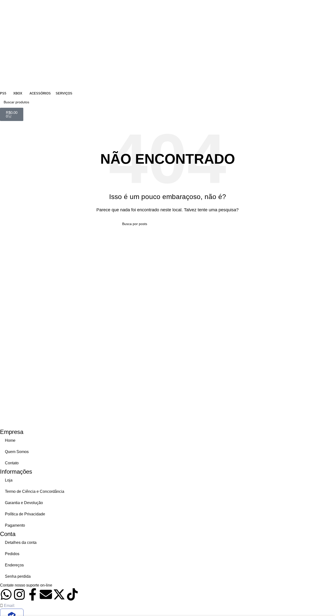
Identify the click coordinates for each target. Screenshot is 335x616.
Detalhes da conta (21, 542)
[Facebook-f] (32, 594)
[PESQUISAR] (329, 102)
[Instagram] (19, 594)
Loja (9, 480)
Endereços (14, 565)
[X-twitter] (59, 594)
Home (10, 440)
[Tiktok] (72, 594)
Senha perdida (18, 576)
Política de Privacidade (25, 514)
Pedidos (12, 554)
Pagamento (15, 525)
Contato (12, 463)
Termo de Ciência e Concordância (34, 491)
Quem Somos (17, 452)
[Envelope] (46, 594)
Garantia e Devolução (24, 503)
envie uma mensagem (72, 585)
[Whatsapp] (6, 594)
